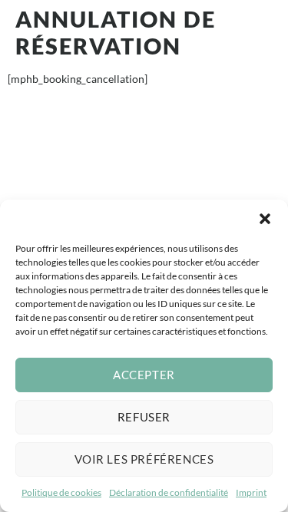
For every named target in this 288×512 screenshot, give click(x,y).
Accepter (144, 375)
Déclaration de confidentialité (168, 492)
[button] (265, 218)
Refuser (144, 417)
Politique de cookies (61, 492)
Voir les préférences (144, 459)
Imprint (251, 492)
